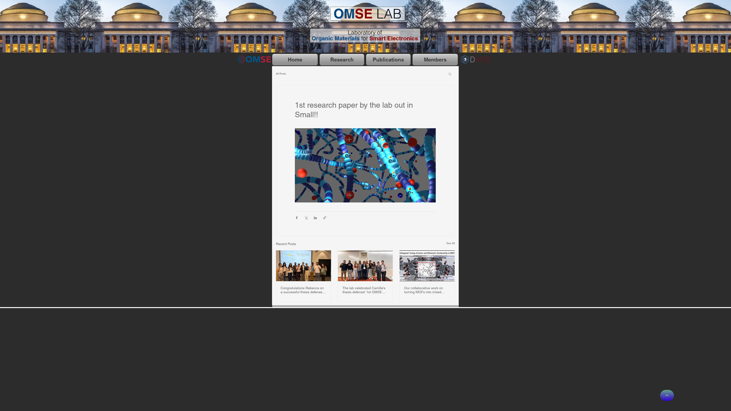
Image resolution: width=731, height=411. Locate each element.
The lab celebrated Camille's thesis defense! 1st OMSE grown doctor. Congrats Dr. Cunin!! (363, 290)
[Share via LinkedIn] (315, 218)
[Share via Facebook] (296, 218)
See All (450, 243)
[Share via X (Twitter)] (306, 218)
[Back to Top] (667, 395)
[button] (450, 73)
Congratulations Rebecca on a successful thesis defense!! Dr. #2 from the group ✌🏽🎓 (302, 290)
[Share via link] (324, 218)
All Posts (281, 73)
